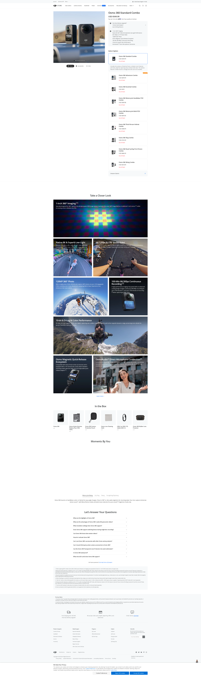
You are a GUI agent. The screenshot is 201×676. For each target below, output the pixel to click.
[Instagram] (146, 652)
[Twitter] (139, 652)
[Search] (139, 5)
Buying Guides (114, 636)
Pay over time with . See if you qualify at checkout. (122, 19)
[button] (140, 2)
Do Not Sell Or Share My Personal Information (82, 658)
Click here (133, 658)
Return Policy (75, 639)
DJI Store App (94, 636)
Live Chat (135, 615)
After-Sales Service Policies (78, 646)
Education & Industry (57, 636)
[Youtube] (141, 652)
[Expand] (126, 517)
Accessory (55, 641)
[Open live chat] (196, 660)
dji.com (54, 1)
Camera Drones (56, 631)
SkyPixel (112, 631)
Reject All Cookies (120, 673)
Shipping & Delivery (77, 636)
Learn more (100, 396)
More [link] (66, 1)
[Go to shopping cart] (142, 5)
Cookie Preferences (67, 658)
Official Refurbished (96, 634)
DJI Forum (113, 634)
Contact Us (68, 652)
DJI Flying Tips (114, 641)
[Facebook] (136, 652)
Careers (74, 652)
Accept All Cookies (139, 673)
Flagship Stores (81, 652)
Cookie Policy (113, 670)
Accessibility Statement (98, 658)
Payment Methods (76, 631)
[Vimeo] (144, 652)
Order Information (76, 634)
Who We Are (61, 652)
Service (54, 639)
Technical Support (76, 641)
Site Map (114, 658)
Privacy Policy (59, 658)
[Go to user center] (146, 5)
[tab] (70, 66)
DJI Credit (94, 631)
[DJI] (55, 652)
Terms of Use (108, 658)
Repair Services (76, 644)
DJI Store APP (61, 1)
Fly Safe (112, 639)
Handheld (55, 634)
